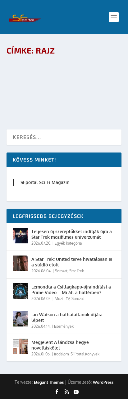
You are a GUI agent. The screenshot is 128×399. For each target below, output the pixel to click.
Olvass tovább (34, 102)
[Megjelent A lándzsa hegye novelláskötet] (20, 346)
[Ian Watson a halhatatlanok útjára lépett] (20, 318)
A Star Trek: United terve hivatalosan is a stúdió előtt (71, 261)
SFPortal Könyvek (85, 354)
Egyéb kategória (68, 243)
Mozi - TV (62, 298)
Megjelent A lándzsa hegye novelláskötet (60, 345)
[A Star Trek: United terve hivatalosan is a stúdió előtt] (20, 263)
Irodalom (61, 354)
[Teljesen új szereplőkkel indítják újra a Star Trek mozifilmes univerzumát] (20, 235)
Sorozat (61, 271)
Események (64, 326)
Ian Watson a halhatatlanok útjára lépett (67, 317)
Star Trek (76, 271)
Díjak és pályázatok (84, 85)
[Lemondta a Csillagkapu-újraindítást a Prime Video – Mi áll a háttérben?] (20, 291)
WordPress (103, 382)
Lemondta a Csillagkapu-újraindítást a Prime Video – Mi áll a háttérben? (71, 289)
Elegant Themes (49, 382)
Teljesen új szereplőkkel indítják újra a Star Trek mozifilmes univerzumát (71, 234)
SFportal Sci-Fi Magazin (45, 182)
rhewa (36, 85)
